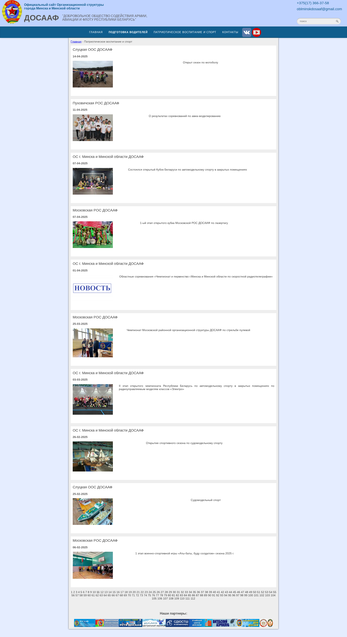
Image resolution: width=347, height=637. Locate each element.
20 (134, 592)
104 (273, 595)
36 (198, 592)
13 (106, 592)
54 (270, 592)
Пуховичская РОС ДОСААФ (96, 103)
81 (173, 595)
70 (129, 595)
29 (170, 592)
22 (142, 592)
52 (262, 592)
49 (250, 592)
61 (93, 595)
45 (234, 592)
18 (126, 592)
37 (202, 592)
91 (213, 595)
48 (246, 592)
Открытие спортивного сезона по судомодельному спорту (184, 443)
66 (113, 595)
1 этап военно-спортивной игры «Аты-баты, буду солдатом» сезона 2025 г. (184, 553)
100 (250, 595)
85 (189, 595)
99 (245, 595)
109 (176, 598)
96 (233, 595)
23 (146, 592)
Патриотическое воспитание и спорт (185, 32)
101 (256, 595)
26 (158, 592)
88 (201, 595)
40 (214, 592)
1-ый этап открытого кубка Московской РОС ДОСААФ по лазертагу (184, 223)
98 (241, 595)
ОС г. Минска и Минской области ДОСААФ (108, 157)
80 (169, 595)
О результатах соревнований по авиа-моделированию (185, 116)
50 (254, 592)
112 (193, 598)
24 (150, 592)
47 (242, 592)
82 (177, 595)
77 (157, 595)
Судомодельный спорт (206, 500)
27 (162, 592)
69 (125, 595)
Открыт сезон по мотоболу (200, 62)
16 (118, 592)
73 (141, 595)
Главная (96, 32)
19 (130, 592)
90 (209, 595)
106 (159, 598)
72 (137, 595)
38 (206, 592)
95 (229, 595)
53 (266, 592)
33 (186, 592)
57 (77, 595)
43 (226, 592)
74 (145, 595)
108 (171, 598)
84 (185, 595)
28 (166, 592)
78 (161, 595)
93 (221, 595)
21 (138, 592)
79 (165, 595)
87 (197, 595)
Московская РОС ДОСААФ (95, 210)
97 (237, 595)
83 (181, 595)
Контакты (230, 32)
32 (182, 592)
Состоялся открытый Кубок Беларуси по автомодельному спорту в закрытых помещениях (187, 169)
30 (174, 592)
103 (267, 595)
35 (194, 592)
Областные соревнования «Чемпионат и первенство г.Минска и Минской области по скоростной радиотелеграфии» (196, 276)
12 (102, 592)
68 (121, 595)
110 (182, 598)
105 (154, 598)
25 (154, 592)
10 (94, 592)
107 (165, 598)
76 (153, 595)
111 (187, 598)
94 (225, 595)
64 (105, 595)
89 (205, 595)
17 (122, 592)
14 (110, 592)
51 (258, 592)
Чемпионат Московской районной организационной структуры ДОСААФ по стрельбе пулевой (188, 330)
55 (274, 592)
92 (217, 595)
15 (114, 592)
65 (109, 595)
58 (81, 595)
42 (222, 592)
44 (230, 592)
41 (218, 592)
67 (117, 595)
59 (85, 595)
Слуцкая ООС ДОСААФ (92, 50)
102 (261, 595)
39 (210, 592)
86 (193, 595)
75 (149, 595)
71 (133, 595)
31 (178, 592)
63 (101, 595)
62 (97, 595)
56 (73, 595)
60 (89, 595)
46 (238, 592)
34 (190, 592)
